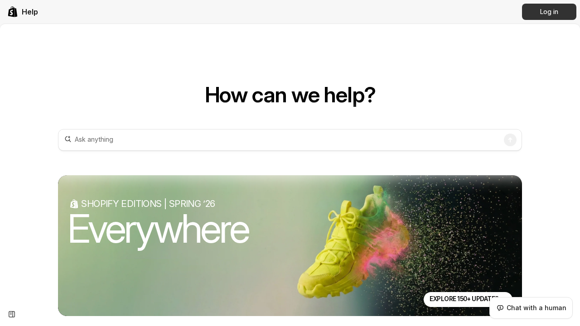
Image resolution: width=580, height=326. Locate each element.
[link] (23, 11)
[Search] (510, 140)
